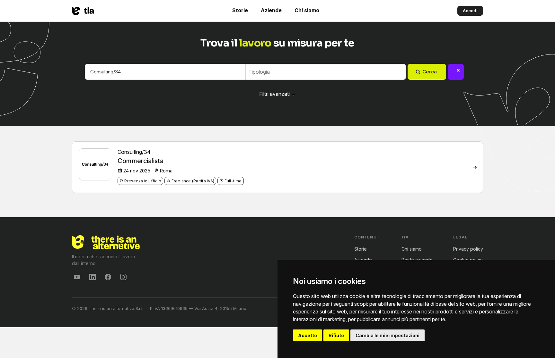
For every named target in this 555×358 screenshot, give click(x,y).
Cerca (429, 72)
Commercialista (140, 161)
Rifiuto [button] (336, 335)
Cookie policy (468, 259)
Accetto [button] (307, 335)
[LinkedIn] (92, 277)
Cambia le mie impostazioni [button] (387, 335)
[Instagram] (123, 277)
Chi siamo (307, 10)
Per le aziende (417, 259)
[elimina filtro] (456, 72)
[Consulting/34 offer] (475, 167)
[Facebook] (108, 277)
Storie (240, 10)
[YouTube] (77, 277)
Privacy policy (468, 249)
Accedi (470, 10)
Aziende (271, 10)
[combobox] (327, 72)
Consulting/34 (134, 152)
